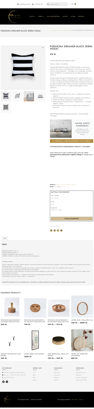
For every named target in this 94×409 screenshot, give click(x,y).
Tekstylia (73, 184)
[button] (43, 47)
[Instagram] (7, 382)
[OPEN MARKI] (43, 16)
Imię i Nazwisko (55, 195)
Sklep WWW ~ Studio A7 (78, 399)
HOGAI (56, 187)
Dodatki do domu (66, 30)
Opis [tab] (4, 238)
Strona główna (55, 30)
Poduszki (67, 184)
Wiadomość (54, 208)
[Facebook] (3, 382)
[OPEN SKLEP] (34, 16)
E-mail (52, 202)
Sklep (60, 30)
